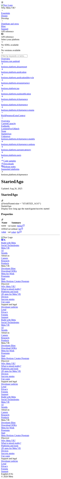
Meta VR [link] (5, 248)
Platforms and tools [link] (9, 291)
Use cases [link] (5, 302)
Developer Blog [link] (8, 268)
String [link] (19, 226)
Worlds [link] (4, 253)
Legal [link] (3, 309)
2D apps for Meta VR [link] (11, 294)
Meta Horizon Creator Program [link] (15, 281)
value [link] (3, 232)
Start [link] (3, 279)
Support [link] (4, 317)
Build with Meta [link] (8, 243)
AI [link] (2, 250)
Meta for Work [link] (7, 273)
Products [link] (5, 263)
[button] (30, 2)
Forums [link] (4, 314)
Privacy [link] (4, 312)
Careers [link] (4, 258)
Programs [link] (5, 276)
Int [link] (19, 229)
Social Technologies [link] (10, 245)
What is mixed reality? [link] (11, 289)
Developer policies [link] (9, 307)
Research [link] (5, 261)
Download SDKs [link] (9, 271)
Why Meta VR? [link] (8, 286)
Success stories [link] (7, 299)
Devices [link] (4, 297)
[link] (7, 5)
